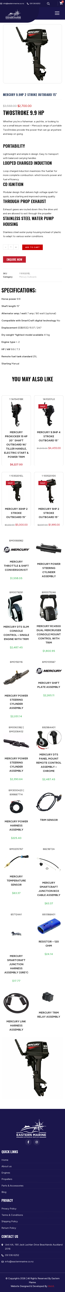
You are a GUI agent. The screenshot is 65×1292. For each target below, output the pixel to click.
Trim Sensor (49, 820)
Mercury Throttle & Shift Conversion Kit (16, 566)
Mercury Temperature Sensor (16, 880)
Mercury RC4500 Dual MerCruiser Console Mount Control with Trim (49, 634)
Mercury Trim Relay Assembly (48, 1014)
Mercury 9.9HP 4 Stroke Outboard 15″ (48, 436)
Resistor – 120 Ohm (49, 943)
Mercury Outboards (27, 277)
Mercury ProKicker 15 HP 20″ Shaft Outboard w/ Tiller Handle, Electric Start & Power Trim (16, 445)
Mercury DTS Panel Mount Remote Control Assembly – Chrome (48, 763)
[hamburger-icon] (57, 13)
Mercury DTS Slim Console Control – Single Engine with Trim (16, 633)
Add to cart (32, 247)
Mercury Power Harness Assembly (16, 825)
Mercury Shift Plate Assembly (48, 685)
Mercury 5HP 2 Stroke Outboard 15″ (48, 513)
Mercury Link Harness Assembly (16, 1025)
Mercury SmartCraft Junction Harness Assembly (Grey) (16, 964)
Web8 (51, 1286)
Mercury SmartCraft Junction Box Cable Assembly (48, 889)
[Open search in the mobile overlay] (48, 3)
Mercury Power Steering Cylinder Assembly (48, 570)
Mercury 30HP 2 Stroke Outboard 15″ (16, 513)
